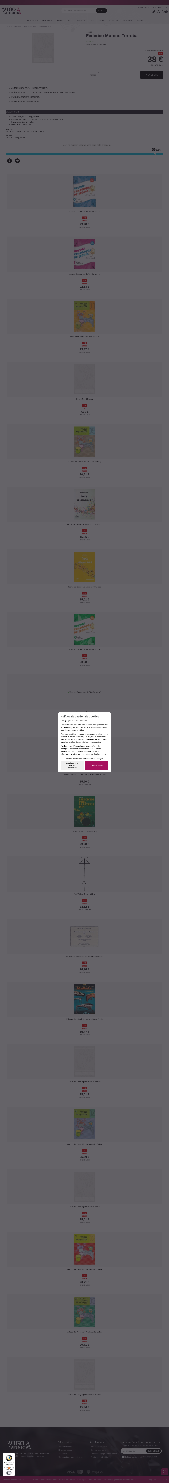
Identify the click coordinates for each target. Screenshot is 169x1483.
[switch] (8, 1473)
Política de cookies (74, 758)
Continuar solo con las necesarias (72, 765)
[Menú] (13, 1454)
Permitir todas (97, 765)
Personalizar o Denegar (93, 758)
